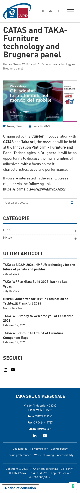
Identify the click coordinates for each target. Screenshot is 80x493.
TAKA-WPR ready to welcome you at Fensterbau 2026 (39, 319)
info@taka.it (44, 429)
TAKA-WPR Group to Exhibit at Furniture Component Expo (33, 336)
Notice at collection (20, 488)
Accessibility (65, 455)
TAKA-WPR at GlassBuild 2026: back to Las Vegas (35, 284)
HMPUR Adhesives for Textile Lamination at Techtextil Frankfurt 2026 (35, 301)
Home (6, 64)
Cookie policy (59, 448)
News (16, 64)
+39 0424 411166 (42, 416)
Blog (7, 230)
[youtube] (45, 436)
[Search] (72, 203)
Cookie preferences (19, 455)
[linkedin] (35, 436)
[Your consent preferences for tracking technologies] (73, 486)
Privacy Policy (39, 448)
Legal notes (20, 448)
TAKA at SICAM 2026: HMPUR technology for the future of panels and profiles (39, 267)
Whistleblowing (44, 455)
